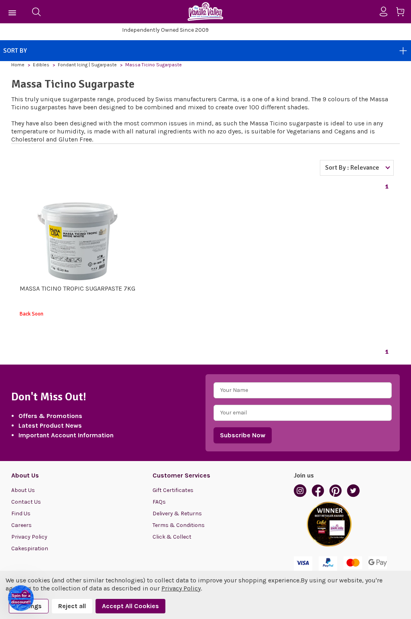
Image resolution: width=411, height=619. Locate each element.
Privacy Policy (29, 536)
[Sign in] (386, 11)
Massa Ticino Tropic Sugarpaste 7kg (77, 288)
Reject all (72, 606)
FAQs (159, 501)
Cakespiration (29, 548)
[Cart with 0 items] (403, 13)
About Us (23, 490)
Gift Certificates (173, 490)
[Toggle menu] (12, 11)
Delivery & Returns (177, 513)
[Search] (36, 11)
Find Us (21, 513)
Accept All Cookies (130, 606)
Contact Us (26, 501)
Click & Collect (172, 536)
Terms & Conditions (179, 525)
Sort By (15, 51)
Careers (21, 525)
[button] (21, 598)
